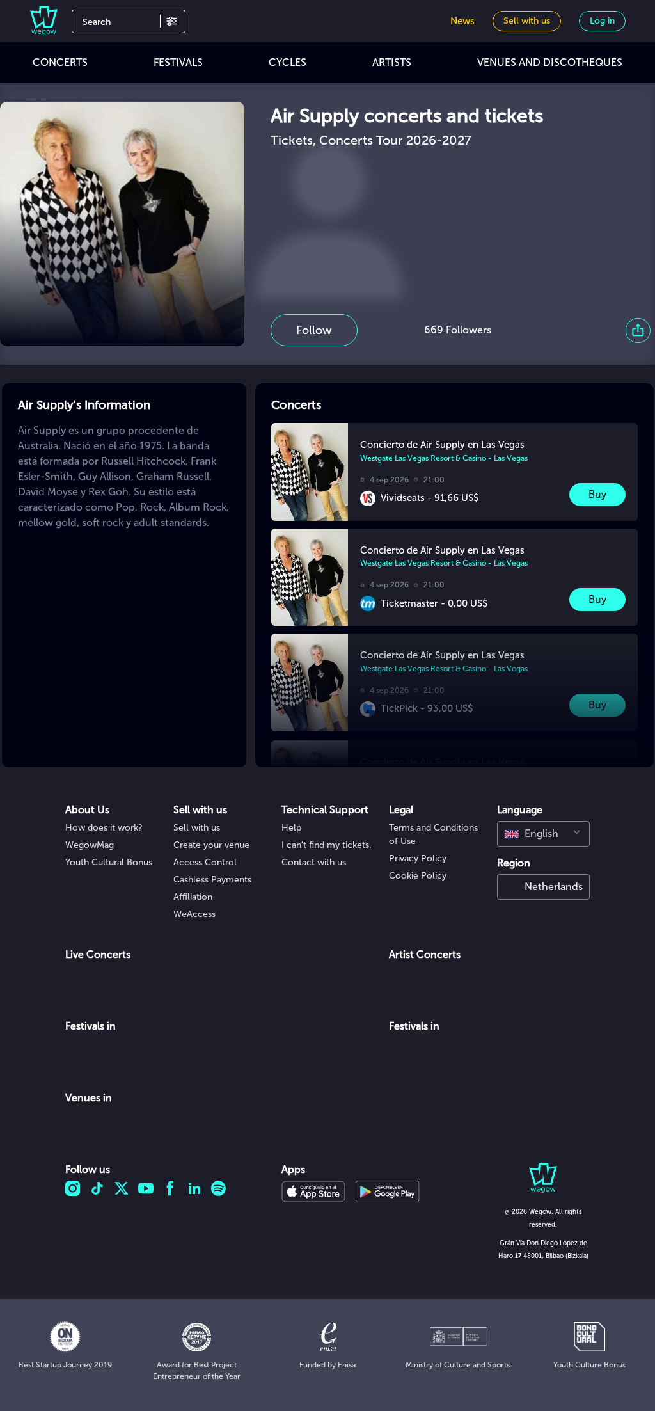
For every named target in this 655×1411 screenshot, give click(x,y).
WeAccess (194, 914)
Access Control (205, 862)
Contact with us (313, 862)
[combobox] (543, 834)
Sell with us (196, 827)
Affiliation (192, 896)
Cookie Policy (417, 875)
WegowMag (89, 845)
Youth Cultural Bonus (108, 862)
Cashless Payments (212, 879)
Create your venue (211, 845)
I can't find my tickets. (326, 845)
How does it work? (104, 827)
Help (291, 827)
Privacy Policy (417, 858)
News (462, 21)
